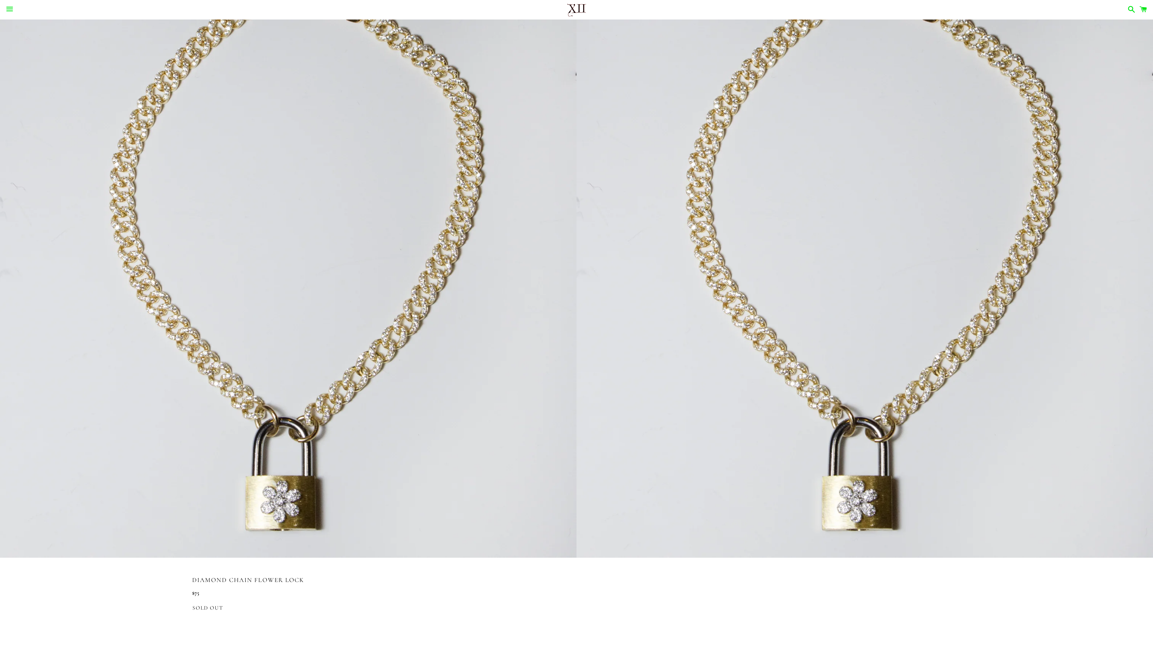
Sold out (207, 607)
